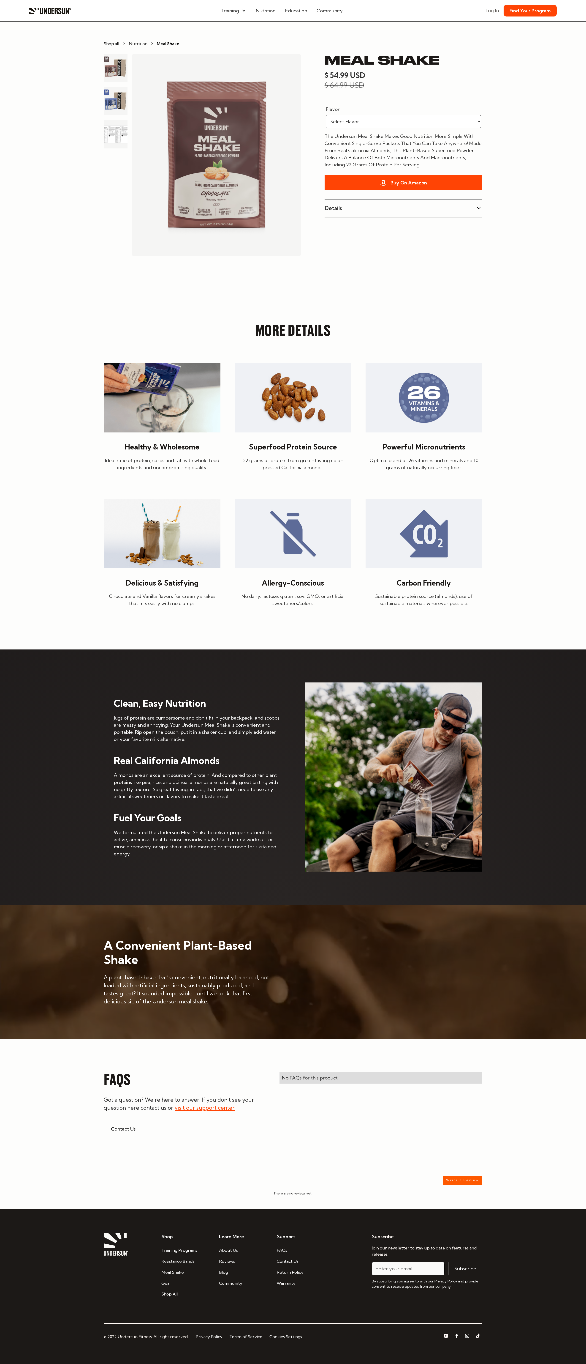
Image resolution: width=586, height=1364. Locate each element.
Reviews (227, 1261)
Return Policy (290, 1272)
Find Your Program (530, 11)
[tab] (192, 719)
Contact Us (123, 1129)
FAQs (282, 1250)
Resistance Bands (177, 1261)
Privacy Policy (209, 1336)
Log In (492, 10)
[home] (50, 10)
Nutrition (266, 11)
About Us (228, 1250)
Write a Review (462, 1180)
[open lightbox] (216, 155)
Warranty (286, 1283)
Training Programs (179, 1250)
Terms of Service (245, 1336)
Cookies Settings (285, 1336)
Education (296, 11)
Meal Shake (172, 1272)
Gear (166, 1283)
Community (330, 11)
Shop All (169, 1294)
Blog (223, 1272)
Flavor (333, 109)
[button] (233, 10)
